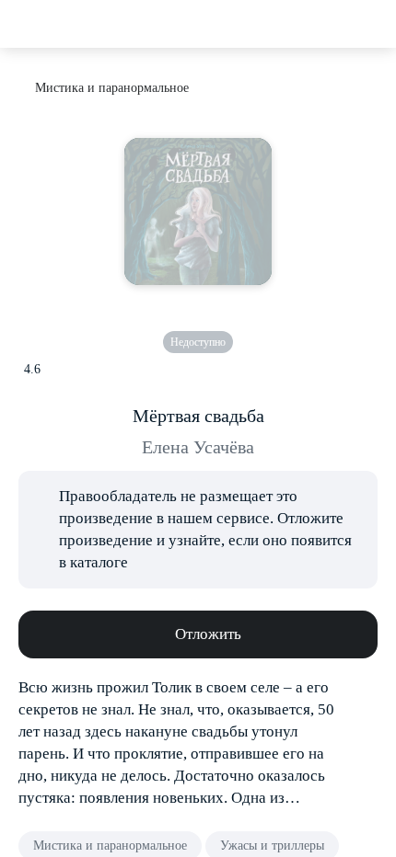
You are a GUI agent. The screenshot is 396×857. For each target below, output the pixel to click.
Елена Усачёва (198, 447)
